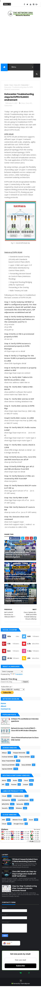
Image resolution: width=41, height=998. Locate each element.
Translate (19, 674)
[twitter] (27, 4)
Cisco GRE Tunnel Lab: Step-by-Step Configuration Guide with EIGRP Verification (24, 873)
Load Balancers (23, 800)
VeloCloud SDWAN (8, 765)
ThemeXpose (25, 983)
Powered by (15, 973)
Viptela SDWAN (7, 769)
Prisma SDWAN (24, 757)
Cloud (4, 796)
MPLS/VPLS (5, 804)
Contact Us (5, 709)
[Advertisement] (20, 40)
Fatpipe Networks (19, 753)
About (3, 706)
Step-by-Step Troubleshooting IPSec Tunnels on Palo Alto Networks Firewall (24, 888)
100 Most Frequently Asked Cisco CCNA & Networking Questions (25, 860)
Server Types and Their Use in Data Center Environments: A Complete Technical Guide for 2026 (18, 576)
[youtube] (30, 4)
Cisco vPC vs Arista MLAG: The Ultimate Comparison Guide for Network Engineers (17, 554)
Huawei (13, 784)
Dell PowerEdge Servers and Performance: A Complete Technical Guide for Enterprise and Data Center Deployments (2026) (19, 597)
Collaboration (18, 796)
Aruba (15, 780)
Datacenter (24, 85)
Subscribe (20, 966)
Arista (8, 549)
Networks (20, 804)
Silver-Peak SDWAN (8, 761)
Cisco (11, 85)
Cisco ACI (17, 85)
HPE (3, 784)
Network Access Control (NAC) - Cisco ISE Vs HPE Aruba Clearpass (24, 729)
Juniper (25, 784)
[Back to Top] (21, 980)
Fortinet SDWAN (7, 757)
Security (5, 808)
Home (6, 85)
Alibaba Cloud (17, 820)
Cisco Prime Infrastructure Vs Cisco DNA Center (24, 738)
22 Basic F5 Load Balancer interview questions (24, 720)
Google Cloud (18, 824)
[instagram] (33, 4)
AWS (3, 820)
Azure (31, 820)
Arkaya (4, 753)
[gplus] (36, 4)
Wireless (19, 808)
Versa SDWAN (26, 765)
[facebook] (24, 4)
